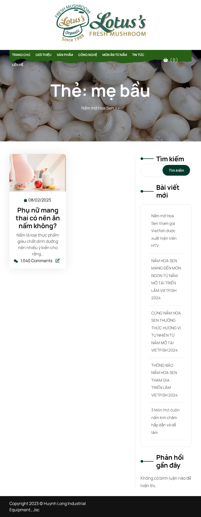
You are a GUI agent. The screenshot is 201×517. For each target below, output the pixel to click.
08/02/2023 (40, 200)
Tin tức (138, 55)
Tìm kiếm (170, 158)
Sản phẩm (65, 55)
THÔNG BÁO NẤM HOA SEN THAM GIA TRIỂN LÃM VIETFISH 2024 (164, 380)
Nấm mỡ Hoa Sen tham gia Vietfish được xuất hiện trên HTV (164, 230)
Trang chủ (21, 55)
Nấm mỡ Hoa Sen (97, 108)
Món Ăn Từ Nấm (114, 55)
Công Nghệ (87, 55)
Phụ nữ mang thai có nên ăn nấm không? (38, 217)
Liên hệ (17, 64)
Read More (35, 172)
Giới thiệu (44, 55)
